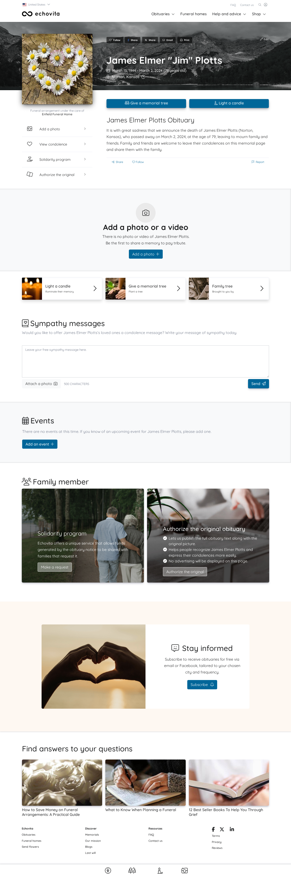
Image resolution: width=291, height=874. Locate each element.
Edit (266, 39)
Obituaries (160, 13)
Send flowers (30, 846)
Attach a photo (38, 383)
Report (260, 162)
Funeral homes (193, 13)
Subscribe (200, 684)
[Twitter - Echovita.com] (222, 830)
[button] (36, 5)
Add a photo (143, 254)
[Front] (41, 14)
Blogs (88, 846)
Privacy (217, 842)
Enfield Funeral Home (57, 114)
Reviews (217, 848)
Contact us (247, 5)
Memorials (92, 834)
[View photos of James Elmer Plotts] (57, 69)
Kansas (132, 76)
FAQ (233, 5)
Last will (90, 853)
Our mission (93, 841)
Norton (118, 76)
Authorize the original (185, 571)
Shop (256, 13)
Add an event (37, 444)
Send (255, 383)
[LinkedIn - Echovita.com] (232, 830)
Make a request (54, 567)
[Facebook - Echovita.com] (213, 830)
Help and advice (226, 13)
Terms (216, 836)
